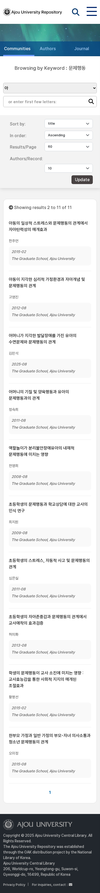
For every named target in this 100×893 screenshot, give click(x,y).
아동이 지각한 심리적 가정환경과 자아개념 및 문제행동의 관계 (47, 282)
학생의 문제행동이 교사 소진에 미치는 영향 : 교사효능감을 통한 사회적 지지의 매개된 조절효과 (46, 679)
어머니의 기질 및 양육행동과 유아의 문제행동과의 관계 (39, 395)
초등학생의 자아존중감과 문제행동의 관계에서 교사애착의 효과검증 (48, 620)
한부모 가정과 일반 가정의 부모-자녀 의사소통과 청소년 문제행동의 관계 (50, 738)
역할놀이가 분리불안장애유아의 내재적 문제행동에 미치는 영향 (41, 451)
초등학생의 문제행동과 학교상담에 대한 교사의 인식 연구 (48, 507)
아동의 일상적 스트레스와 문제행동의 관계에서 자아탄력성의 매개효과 (48, 226)
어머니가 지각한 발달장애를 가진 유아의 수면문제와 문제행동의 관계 (43, 339)
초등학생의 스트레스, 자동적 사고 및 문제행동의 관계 (49, 563)
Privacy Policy (14, 885)
